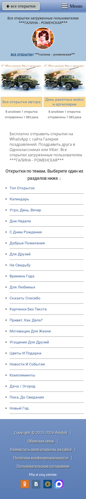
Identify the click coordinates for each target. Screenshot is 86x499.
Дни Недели (20, 221)
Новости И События (27, 364)
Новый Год (19, 408)
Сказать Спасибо (25, 298)
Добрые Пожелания (27, 243)
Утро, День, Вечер (25, 210)
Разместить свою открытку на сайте (41, 450)
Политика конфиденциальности (40, 458)
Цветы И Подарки (25, 353)
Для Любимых (22, 287)
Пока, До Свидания (27, 397)
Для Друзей (20, 254)
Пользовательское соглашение (43, 466)
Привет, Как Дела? (26, 320)
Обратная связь (41, 441)
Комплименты (22, 375)
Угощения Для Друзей (29, 342)
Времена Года (22, 276)
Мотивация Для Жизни (30, 331)
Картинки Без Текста (28, 309)
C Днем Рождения (26, 232)
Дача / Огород (22, 386)
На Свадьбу (20, 265)
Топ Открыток (22, 188)
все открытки (21, 6)
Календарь (19, 199)
